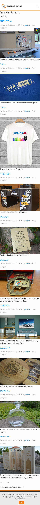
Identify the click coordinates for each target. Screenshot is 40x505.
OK (21, 502)
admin (27, 25)
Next (7, 482)
